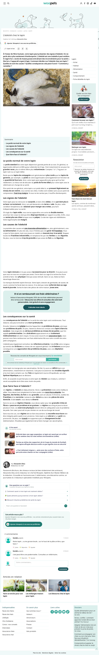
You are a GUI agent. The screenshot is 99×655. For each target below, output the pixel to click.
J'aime (16, 547)
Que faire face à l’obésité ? (16, 154)
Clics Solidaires (7, 621)
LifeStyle (5, 618)
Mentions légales (47, 653)
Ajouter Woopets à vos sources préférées (21, 43)
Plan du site (37, 653)
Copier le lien (11, 49)
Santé (75, 72)
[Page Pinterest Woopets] (56, 612)
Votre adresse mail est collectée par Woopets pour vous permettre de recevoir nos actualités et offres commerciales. (37, 363)
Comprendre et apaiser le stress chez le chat (85, 644)
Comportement (78, 76)
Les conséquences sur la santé (18, 152)
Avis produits (31, 631)
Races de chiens (8, 611)
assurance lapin (55, 336)
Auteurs (29, 614)
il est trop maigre (21, 193)
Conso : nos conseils (9, 624)
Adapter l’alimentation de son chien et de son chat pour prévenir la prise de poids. (85, 628)
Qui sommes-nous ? (33, 611)
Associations (31, 621)
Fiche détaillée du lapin (81, 79)
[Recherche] (8, 3)
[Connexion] (81, 3)
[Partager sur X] (26, 48)
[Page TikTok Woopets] (91, 3)
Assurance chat (8, 635)
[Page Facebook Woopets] (84, 3)
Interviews (6, 628)
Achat (75, 62)
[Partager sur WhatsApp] (18, 48)
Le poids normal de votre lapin (18, 143)
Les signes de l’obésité (15, 146)
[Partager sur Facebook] (22, 48)
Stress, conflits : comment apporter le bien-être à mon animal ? (85, 620)
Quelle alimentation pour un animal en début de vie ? (85, 613)
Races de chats (7, 614)
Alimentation (78, 69)
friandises (58, 231)
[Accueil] (50, 3)
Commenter (63, 569)
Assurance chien (8, 631)
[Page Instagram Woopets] (88, 3)
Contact (29, 628)
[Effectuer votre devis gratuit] (36, 301)
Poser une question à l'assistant (16, 506)
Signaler (32, 547)
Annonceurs (30, 618)
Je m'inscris (52, 359)
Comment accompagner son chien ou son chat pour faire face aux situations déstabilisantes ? (85, 637)
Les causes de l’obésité (15, 149)
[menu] (4, 3)
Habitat (76, 66)
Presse (28, 624)
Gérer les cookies (60, 653)
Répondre (24, 547)
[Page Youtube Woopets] (94, 3)
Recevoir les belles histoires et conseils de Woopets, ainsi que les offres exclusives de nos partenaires (84, 171)
